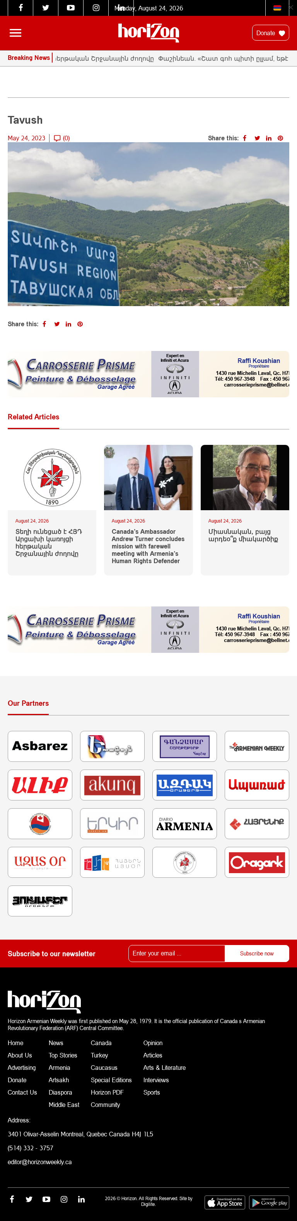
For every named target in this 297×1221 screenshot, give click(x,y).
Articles (152, 1055)
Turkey (99, 1055)
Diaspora (60, 1092)
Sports (151, 1092)
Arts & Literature (164, 1067)
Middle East (64, 1104)
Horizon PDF (107, 1092)
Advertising (22, 1067)
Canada (101, 1042)
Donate (266, 32)
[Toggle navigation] (15, 33)
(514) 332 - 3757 (30, 1147)
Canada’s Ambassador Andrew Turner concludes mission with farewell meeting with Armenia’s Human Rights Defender (148, 546)
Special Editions (111, 1079)
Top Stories (63, 1055)
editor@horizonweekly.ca (40, 1161)
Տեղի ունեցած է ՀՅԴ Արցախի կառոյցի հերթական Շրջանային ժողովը (48, 542)
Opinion (152, 1042)
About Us (20, 1055)
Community (105, 1104)
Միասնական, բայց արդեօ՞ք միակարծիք (243, 535)
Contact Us (22, 1092)
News (56, 1042)
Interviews (156, 1079)
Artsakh (59, 1079)
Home (15, 1042)
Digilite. (148, 1204)
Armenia (59, 1067)
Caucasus (104, 1067)
